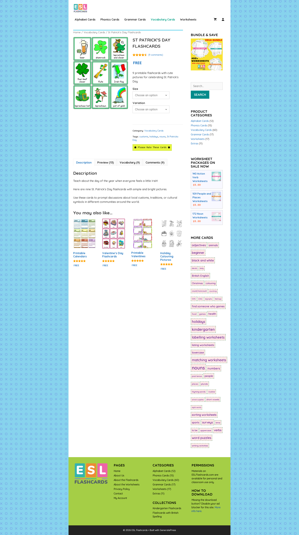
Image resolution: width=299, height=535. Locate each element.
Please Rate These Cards (152, 147)
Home (77, 32)
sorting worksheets (204, 415)
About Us (119, 475)
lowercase (198, 352)
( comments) (155, 54)
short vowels (212, 399)
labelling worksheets (208, 337)
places (195, 384)
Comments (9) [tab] (155, 162)
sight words (196, 407)
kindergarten (203, 329)
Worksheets (188, 19)
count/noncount (199, 291)
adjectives (199, 245)
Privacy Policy (122, 489)
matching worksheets (209, 360)
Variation (139, 103)
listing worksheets (203, 345)
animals (213, 245)
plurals (204, 384)
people (209, 376)
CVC (194, 299)
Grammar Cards (135, 19)
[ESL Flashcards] (81, 8)
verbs (217, 430)
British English (200, 275)
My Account (120, 498)
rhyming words (199, 392)
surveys (207, 422)
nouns (162, 136)
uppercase (205, 430)
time (218, 422)
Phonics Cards (109, 19)
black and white (203, 260)
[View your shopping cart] (215, 19)
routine (211, 392)
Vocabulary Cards (163, 19)
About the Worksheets (127, 484)
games (202, 314)
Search (200, 95)
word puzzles (201, 438)
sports (195, 422)
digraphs (208, 299)
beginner (198, 253)
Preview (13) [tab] (105, 162)
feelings (218, 299)
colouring (211, 283)
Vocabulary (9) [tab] (130, 162)
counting (213, 291)
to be (194, 430)
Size (135, 89)
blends (194, 268)
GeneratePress (168, 530)
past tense (197, 376)
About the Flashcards (126, 480)
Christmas (197, 283)
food (194, 314)
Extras (194, 143)
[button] (122, 42)
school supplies (198, 400)
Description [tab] (84, 162)
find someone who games (208, 306)
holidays (154, 136)
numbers (214, 368)
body (202, 268)
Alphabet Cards (85, 19)
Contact (118, 493)
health (212, 313)
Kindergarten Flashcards (167, 508)
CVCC (200, 299)
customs (143, 136)
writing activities (200, 445)
